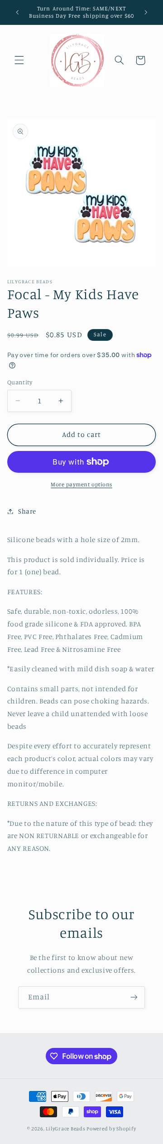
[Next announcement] (146, 12)
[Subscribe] (134, 997)
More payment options (81, 484)
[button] (19, 60)
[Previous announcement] (17, 12)
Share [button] (27, 511)
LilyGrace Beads (65, 1128)
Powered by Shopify (111, 1128)
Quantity (19, 382)
